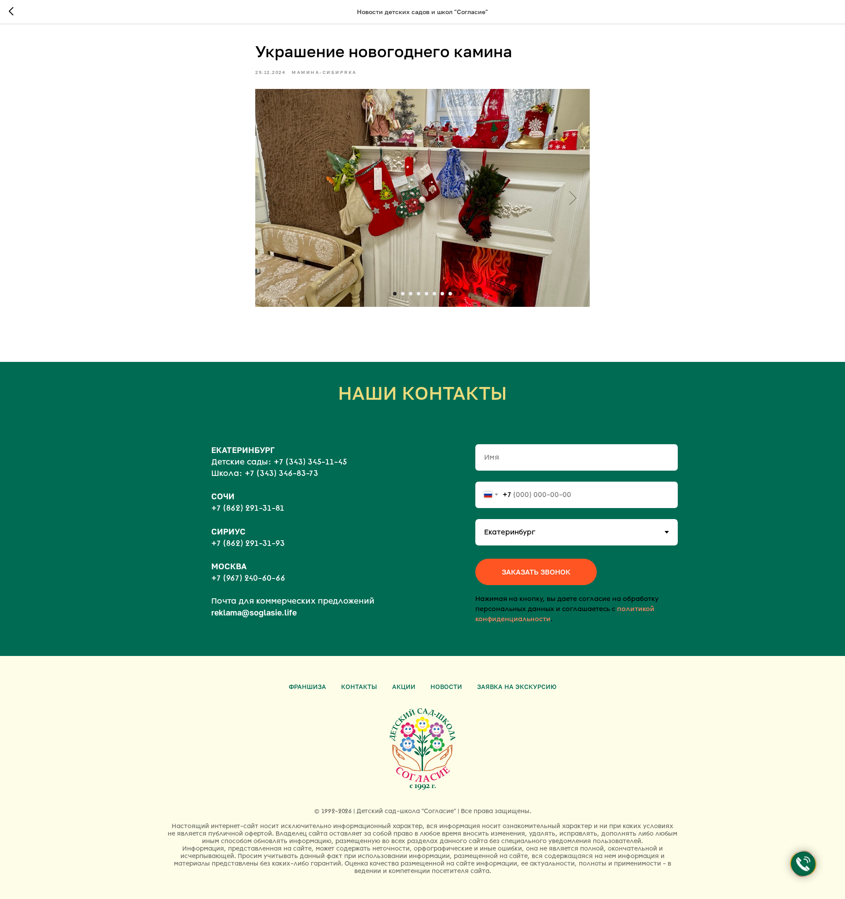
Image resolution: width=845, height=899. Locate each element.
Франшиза (307, 686)
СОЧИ (223, 496)
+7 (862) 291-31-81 (247, 508)
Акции (403, 686)
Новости (446, 686)
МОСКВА (228, 566)
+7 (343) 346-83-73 (281, 473)
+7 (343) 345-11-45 (310, 462)
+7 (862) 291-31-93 (248, 543)
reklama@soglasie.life (254, 612)
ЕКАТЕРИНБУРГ (243, 450)
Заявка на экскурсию (516, 686)
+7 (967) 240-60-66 (248, 578)
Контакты (359, 686)
